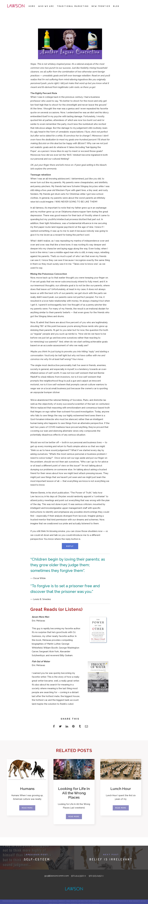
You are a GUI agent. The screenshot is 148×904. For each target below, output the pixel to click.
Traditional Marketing (73, 6)
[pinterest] (73, 727)
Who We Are (46, 6)
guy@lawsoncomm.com (56, 875)
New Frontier (101, 6)
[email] (86, 727)
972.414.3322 (77, 875)
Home (32, 6)
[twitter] (60, 727)
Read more (27, 808)
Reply (70, 546)
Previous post (37, 855)
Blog (116, 6)
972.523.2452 (95, 875)
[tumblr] (80, 727)
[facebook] (54, 727)
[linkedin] (67, 727)
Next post (111, 855)
